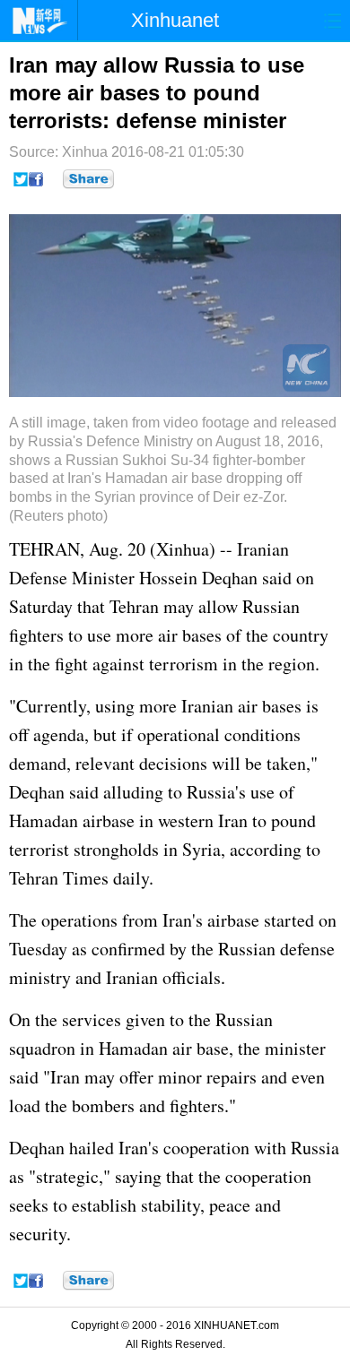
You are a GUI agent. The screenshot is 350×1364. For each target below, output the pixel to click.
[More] (88, 179)
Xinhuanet (175, 20)
